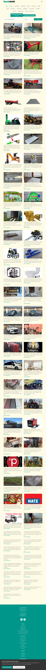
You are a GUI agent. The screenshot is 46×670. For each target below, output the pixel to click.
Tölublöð (23, 655)
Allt (7, 6)
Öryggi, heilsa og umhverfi (23, 633)
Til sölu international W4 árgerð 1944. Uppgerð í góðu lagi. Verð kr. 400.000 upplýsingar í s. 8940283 (12, 355)
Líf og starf (23, 644)
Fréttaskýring (23, 629)
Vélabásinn (23, 648)
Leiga (8, 8)
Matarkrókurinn (23, 639)
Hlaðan (23, 652)
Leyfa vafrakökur (7, 667)
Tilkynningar (21, 11)
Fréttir (23, 624)
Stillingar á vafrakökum (19, 667)
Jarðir (39, 6)
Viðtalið (23, 645)
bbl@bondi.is (23, 614)
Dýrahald (17, 6)
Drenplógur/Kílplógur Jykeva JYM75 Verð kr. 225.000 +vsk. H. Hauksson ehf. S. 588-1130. (32, 54)
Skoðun (23, 625)
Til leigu (37, 8)
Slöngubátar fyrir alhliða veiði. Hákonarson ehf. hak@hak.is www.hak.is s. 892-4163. (12, 243)
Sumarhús (31, 8)
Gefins (28, 6)
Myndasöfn (23, 656)
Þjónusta (31, 11)
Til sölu (14, 11)
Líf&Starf (23, 636)
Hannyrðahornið (23, 640)
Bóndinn (23, 641)
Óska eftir (19, 8)
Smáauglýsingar (23, 653)
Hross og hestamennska (23, 632)
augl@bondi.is (23, 615)
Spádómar (25, 8)
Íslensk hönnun (23, 637)
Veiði (26, 11)
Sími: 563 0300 (23, 613)
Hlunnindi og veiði (23, 646)
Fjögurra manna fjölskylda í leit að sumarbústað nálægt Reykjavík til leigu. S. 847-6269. (32, 588)
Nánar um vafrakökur (27, 664)
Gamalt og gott (23, 627)
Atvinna (11, 6)
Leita (38, 19)
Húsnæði (34, 6)
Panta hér (16, 15)
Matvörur (13, 8)
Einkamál (23, 6)
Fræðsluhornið (23, 628)
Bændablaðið (23, 659)
